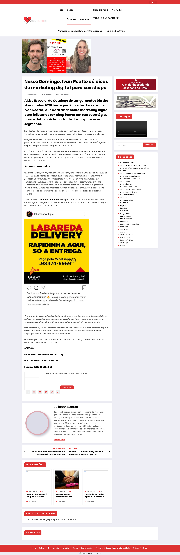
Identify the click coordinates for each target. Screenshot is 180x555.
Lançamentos (125, 213)
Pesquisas (124, 227)
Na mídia (117, 9)
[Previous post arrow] (25, 451)
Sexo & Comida (126, 235)
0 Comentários (63, 95)
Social (122, 245)
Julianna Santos (32, 95)
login (46, 519)
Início (60, 9)
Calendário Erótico (127, 163)
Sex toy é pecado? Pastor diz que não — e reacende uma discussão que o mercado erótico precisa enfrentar (65, 495)
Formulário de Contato (79, 19)
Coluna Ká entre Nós (128, 187)
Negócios (124, 221)
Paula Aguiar (33, 491)
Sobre (70, 9)
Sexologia (124, 243)
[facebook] (28, 392)
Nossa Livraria (100, 9)
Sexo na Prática (126, 240)
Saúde (122, 232)
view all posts (59, 439)
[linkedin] (34, 392)
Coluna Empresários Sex (130, 176)
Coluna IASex (125, 181)
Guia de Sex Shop (116, 30)
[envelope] (40, 392)
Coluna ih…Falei (126, 184)
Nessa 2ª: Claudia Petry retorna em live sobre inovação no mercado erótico (86, 453)
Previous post (59, 448)
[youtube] (153, 2)
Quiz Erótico (125, 229)
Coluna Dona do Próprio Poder (132, 173)
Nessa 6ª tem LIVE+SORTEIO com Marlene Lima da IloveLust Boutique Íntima (48, 453)
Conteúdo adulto (127, 200)
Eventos (123, 208)
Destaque (124, 203)
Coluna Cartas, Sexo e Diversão (133, 165)
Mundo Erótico (126, 219)
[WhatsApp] (52, 392)
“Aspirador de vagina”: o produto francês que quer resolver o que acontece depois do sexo (95, 495)
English (123, 205)
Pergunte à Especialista (129, 224)
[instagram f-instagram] (155, 2)
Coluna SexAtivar (127, 195)
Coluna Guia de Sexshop (130, 179)
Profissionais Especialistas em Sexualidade (80, 30)
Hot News (124, 211)
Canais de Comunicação (106, 17)
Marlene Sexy (125, 216)
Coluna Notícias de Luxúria (130, 189)
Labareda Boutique (49, 199)
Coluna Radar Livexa (128, 192)
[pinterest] (46, 392)
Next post (73, 448)
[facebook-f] (150, 2)
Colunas (123, 197)
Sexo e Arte (125, 237)
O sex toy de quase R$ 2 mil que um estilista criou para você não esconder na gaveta (36, 495)
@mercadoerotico (41, 366)
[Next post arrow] (109, 451)
